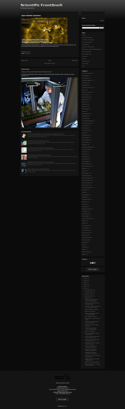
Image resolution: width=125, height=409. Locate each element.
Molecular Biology (86, 178)
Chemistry (84, 118)
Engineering (85, 135)
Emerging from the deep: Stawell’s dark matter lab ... (91, 353)
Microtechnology (86, 175)
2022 (85, 286)
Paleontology (85, 194)
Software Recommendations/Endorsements (92, 49)
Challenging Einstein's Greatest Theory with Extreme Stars (40, 162)
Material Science (86, 166)
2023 (85, 284)
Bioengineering (85, 97)
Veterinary (84, 242)
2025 (85, 280)
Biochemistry (85, 94)
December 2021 (89, 290)
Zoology (84, 254)
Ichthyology (84, 159)
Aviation (84, 90)
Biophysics (84, 106)
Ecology (84, 132)
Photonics (84, 201)
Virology (84, 247)
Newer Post (24, 60)
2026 (85, 278)
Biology (84, 101)
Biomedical (84, 104)
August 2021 (88, 298)
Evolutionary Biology (86, 147)
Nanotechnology (86, 182)
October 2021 (88, 294)
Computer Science (86, 123)
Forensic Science (86, 149)
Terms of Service (86, 61)
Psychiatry (84, 211)
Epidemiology (85, 142)
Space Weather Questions (91, 316)
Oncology (84, 189)
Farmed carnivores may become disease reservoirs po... (92, 337)
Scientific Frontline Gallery (88, 46)
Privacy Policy (85, 63)
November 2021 (89, 292)
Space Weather (85, 44)
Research (84, 220)
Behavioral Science (86, 92)
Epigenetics (84, 144)
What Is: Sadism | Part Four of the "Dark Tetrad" (38, 169)
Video (83, 244)
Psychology (84, 213)
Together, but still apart (90, 331)
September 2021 (89, 296)
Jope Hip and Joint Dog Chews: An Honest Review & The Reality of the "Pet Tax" (45, 134)
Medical (84, 168)
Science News (85, 225)
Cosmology (84, 128)
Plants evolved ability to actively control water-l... (92, 334)
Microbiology (85, 173)
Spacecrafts (85, 235)
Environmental (85, 139)
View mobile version (49, 63)
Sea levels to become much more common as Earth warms (92, 306)
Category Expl (85, 113)
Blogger (65, 406)
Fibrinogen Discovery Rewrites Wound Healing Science (36, 71)
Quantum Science (86, 218)
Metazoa (84, 170)
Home (49, 60)
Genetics (84, 151)
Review (84, 223)
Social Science (85, 230)
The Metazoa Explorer (87, 42)
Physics (84, 204)
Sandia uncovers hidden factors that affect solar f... (92, 303)
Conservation (85, 125)
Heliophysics (28, 53)
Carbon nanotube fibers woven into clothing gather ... (92, 314)
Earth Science (85, 130)
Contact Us (84, 56)
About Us (84, 58)
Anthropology (85, 75)
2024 (85, 282)
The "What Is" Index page (88, 39)
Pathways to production (90, 311)
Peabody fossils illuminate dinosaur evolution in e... (91, 350)
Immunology (85, 161)
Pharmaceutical (85, 199)
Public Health (85, 216)
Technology (84, 239)
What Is (84, 249)
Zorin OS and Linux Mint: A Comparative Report (38, 141)
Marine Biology (85, 163)
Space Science (85, 232)
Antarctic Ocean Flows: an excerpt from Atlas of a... (91, 346)
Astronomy (84, 82)
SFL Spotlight (85, 228)
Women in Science (86, 251)
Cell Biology (85, 116)
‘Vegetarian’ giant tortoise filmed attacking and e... (92, 359)
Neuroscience (85, 185)
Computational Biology (87, 120)
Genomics (84, 154)
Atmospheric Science (87, 87)
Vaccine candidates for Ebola (91, 309)
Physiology (84, 206)
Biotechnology (85, 109)
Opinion (84, 192)
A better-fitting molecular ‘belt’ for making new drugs (39, 155)
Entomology (85, 137)
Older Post (75, 60)
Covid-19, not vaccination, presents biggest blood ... (91, 328)
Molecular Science (86, 180)
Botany (83, 111)
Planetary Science (86, 208)
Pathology (84, 197)
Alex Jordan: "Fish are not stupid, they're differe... (92, 356)
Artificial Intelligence (86, 80)
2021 (85, 288)
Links (83, 66)
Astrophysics (85, 85)
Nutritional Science (86, 187)
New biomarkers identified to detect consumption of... (91, 300)
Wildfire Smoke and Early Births (92, 362)
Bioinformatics (85, 99)
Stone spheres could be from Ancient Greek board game (40, 148)
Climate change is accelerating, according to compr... (92, 340)
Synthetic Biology (86, 237)
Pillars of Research (86, 51)
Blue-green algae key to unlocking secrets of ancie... (92, 364)
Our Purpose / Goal (86, 54)
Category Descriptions (87, 37)
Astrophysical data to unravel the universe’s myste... (92, 343)
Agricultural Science (86, 73)
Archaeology (85, 78)
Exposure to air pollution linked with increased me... (92, 322)
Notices (84, 35)
